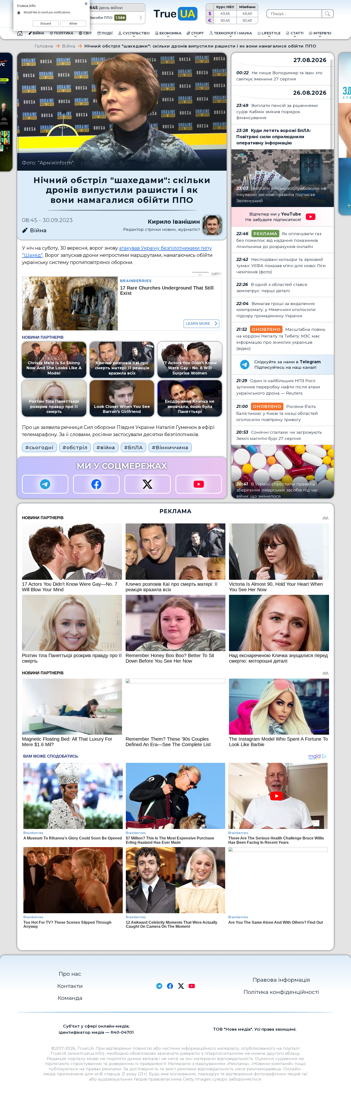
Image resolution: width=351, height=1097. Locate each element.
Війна (68, 46)
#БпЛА (133, 447)
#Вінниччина (170, 447)
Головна (44, 46)
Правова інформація (281, 979)
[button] (141, 18)
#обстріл (75, 447)
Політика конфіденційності (281, 992)
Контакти (70, 986)
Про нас (69, 973)
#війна (105, 447)
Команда (70, 998)
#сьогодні (39, 447)
